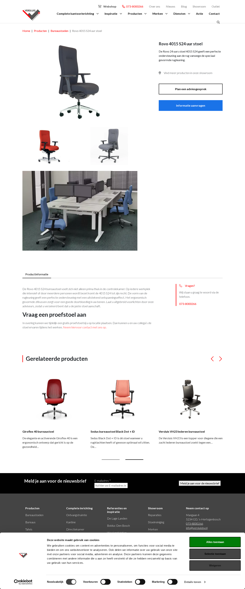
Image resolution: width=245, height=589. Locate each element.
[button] (212, 360)
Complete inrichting (79, 508)
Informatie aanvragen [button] (190, 105)
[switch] (105, 582)
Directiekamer (75, 529)
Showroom (199, 6)
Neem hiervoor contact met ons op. (85, 327)
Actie (199, 13)
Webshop (109, 6)
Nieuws (170, 6)
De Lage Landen (117, 518)
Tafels (28, 529)
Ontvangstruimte (76, 515)
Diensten (179, 13)
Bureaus (30, 522)
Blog (184, 6)
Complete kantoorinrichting (75, 13)
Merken (157, 13)
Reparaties (154, 515)
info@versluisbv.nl (197, 528)
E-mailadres (102, 480)
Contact (214, 13)
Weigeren (215, 565)
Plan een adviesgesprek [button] (190, 89)
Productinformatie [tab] (36, 274)
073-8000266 (134, 6)
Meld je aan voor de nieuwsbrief (199, 483)
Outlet (216, 6)
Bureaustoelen (34, 515)
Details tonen (192, 581)
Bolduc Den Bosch (118, 525)
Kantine (71, 522)
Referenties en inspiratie (117, 509)
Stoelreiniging (156, 522)
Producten (135, 13)
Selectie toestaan (215, 553)
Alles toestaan (215, 541)
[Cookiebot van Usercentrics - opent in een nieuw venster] (23, 582)
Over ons (154, 6)
